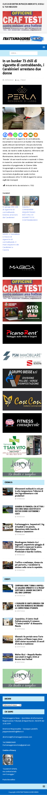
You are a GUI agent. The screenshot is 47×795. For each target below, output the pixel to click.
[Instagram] (10, 135)
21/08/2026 (21, 499)
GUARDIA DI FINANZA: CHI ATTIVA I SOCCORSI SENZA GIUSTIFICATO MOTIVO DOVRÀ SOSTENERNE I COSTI (29, 510)
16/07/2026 (20, 662)
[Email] (30, 135)
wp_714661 (21, 80)
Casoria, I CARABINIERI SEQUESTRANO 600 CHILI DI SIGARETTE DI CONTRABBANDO (30, 213)
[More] (35, 135)
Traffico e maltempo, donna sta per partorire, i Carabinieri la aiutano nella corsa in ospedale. (29, 564)
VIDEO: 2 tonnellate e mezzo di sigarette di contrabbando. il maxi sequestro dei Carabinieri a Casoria (11, 242)
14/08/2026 (21, 555)
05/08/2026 (21, 595)
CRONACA (8, 482)
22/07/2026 (21, 629)
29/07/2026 (21, 611)
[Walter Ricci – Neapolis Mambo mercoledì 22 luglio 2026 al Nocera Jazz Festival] (8, 657)
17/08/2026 (21, 534)
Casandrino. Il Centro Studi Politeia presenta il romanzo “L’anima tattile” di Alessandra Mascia (28, 622)
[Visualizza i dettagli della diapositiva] (22, 21)
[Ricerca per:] (24, 53)
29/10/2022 (9, 80)
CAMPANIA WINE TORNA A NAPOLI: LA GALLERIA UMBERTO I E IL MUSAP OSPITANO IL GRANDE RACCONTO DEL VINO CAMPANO (29, 589)
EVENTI (7, 579)
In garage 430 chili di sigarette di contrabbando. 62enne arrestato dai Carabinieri (10, 212)
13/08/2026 (21, 570)
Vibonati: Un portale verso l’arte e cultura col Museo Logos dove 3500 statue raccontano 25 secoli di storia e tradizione (29, 640)
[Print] (25, 135)
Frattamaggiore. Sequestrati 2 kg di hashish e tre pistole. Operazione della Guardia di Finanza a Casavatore (29, 528)
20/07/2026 (21, 647)
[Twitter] (20, 135)
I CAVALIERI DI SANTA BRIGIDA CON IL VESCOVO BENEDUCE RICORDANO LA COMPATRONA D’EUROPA (29, 605)
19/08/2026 (21, 516)
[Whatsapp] (15, 135)
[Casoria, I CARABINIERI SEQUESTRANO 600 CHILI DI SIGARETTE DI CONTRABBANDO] (30, 201)
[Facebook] (5, 135)
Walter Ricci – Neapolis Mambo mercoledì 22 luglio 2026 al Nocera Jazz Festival (28, 656)
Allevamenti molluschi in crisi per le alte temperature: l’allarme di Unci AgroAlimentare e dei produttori (29, 492)
